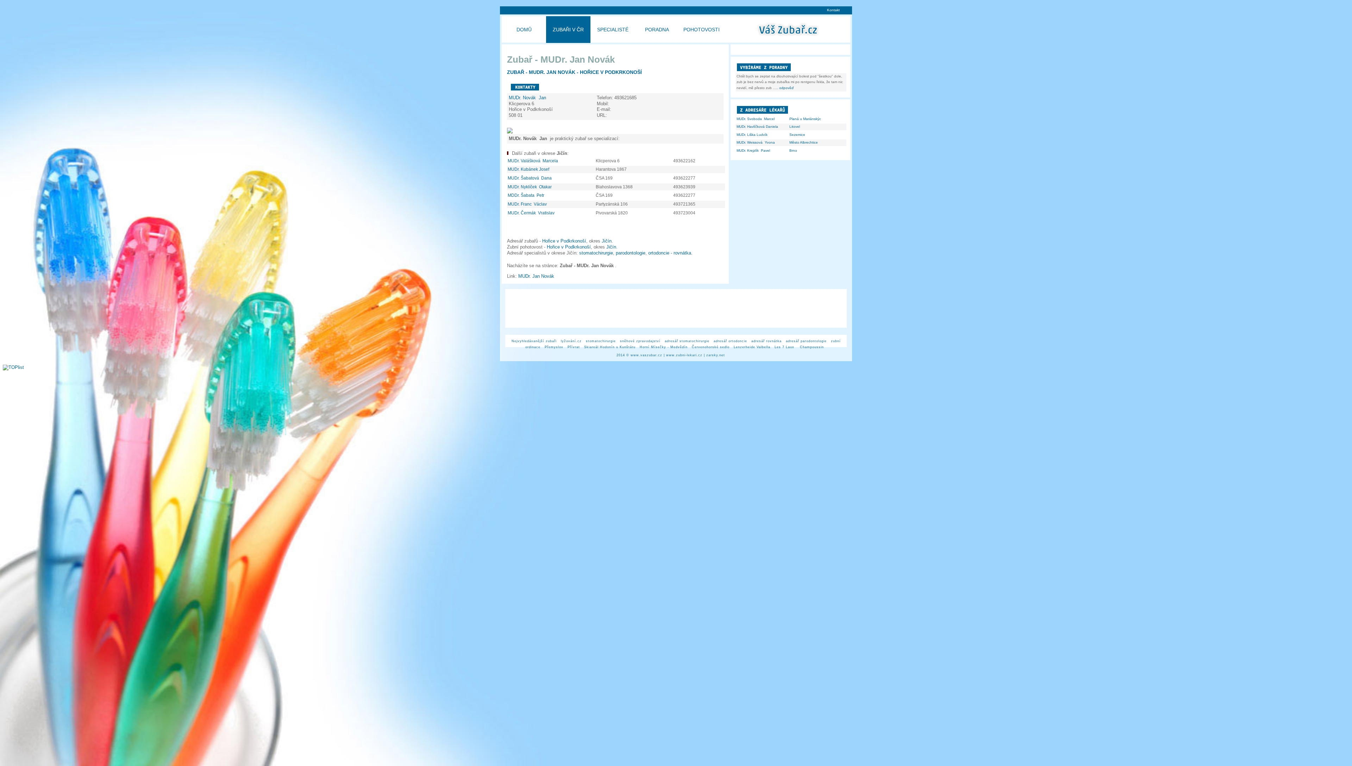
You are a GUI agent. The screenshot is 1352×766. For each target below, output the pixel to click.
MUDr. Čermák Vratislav (532, 213)
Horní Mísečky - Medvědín (664, 347)
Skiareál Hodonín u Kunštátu (610, 347)
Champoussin (812, 347)
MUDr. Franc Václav (528, 204)
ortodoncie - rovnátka (669, 253)
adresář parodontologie (806, 341)
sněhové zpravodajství (640, 341)
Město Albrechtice (803, 142)
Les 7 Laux (785, 347)
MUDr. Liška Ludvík (752, 135)
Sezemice (797, 135)
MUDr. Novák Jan (528, 97)
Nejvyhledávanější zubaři (534, 341)
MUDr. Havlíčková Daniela (757, 126)
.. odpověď (785, 88)
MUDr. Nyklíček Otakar (530, 187)
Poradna (657, 29)
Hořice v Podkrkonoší (564, 241)
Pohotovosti (701, 29)
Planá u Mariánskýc (805, 119)
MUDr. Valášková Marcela (533, 161)
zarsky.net (715, 355)
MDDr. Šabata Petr (526, 195)
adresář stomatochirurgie (687, 341)
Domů (524, 29)
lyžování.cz (571, 341)
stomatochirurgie (596, 253)
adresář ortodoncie (730, 341)
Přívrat (574, 347)
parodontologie (630, 253)
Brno (793, 150)
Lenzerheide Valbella (752, 347)
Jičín (607, 241)
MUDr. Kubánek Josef (529, 169)
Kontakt (833, 10)
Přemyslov (554, 347)
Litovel (794, 126)
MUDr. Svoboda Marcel (756, 119)
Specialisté (612, 29)
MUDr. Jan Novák (537, 276)
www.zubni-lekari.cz (684, 355)
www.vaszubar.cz (646, 355)
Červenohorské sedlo (711, 347)
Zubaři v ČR (568, 29)
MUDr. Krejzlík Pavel (753, 150)
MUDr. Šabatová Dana (530, 178)
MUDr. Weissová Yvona (756, 142)
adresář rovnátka (766, 341)
